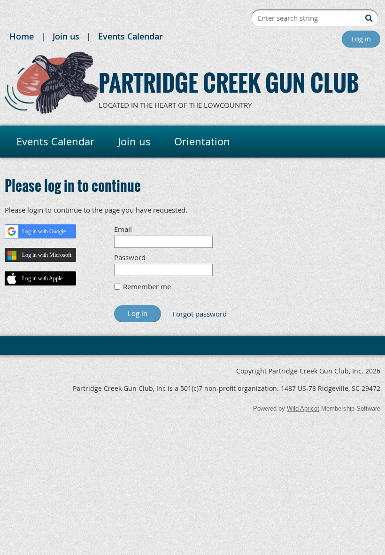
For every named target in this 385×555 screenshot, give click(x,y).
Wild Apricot (303, 408)
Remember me (147, 286)
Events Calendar (130, 36)
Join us (66, 36)
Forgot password (199, 313)
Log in (361, 38)
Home (21, 36)
